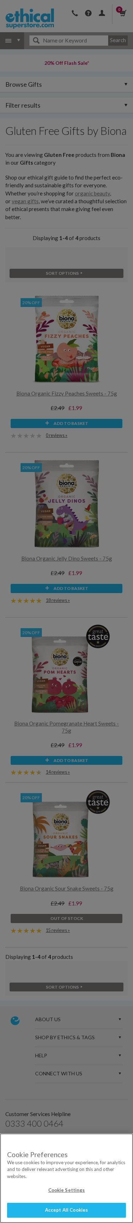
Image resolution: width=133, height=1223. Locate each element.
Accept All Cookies (66, 1210)
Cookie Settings (66, 1190)
